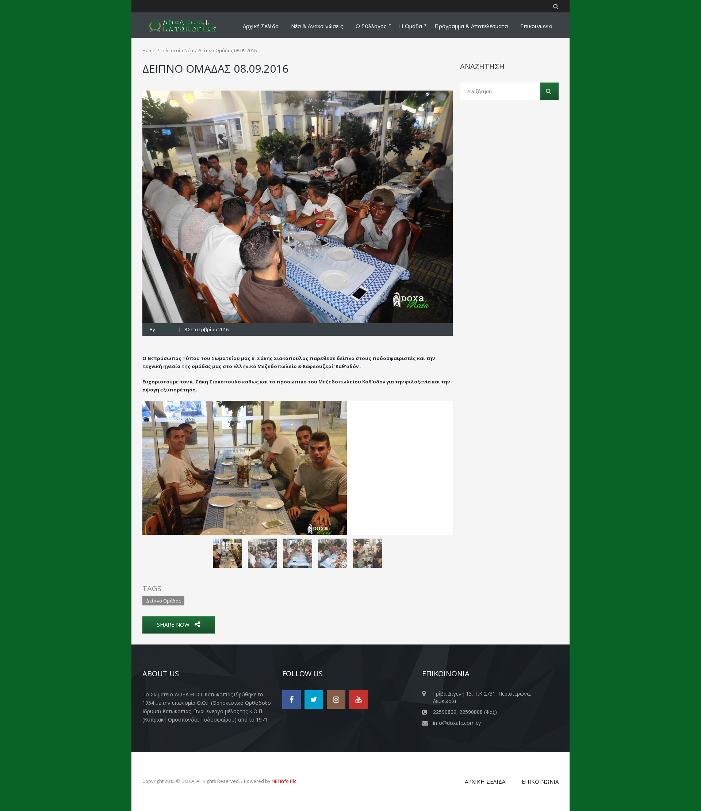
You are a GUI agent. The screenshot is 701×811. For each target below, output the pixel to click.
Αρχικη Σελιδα (485, 781)
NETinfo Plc (284, 781)
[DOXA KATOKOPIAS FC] (187, 25)
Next (441, 467)
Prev (153, 467)
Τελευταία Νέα (177, 50)
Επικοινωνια (540, 781)
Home (149, 50)
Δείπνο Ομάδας (163, 600)
